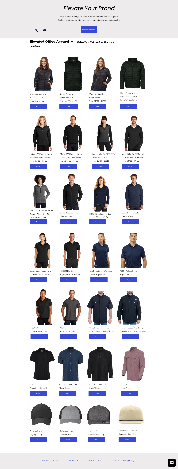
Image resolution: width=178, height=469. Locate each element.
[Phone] (36, 30)
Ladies (33, 210)
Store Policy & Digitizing (122, 460)
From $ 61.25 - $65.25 (69, 161)
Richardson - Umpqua (128, 430)
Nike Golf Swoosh (38, 431)
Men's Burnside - (127, 93)
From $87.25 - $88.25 (100, 161)
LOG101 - (36, 328)
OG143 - (63, 328)
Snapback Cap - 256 (127, 434)
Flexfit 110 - (93, 431)
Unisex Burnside (66, 94)
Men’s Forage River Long (132, 328)
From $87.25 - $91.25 (130, 161)
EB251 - (39, 210)
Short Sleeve (64, 388)
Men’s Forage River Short (99, 328)
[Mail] (44, 30)
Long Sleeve (94, 388)
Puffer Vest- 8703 (66, 98)
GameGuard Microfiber (69, 385)
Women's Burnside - (38, 94)
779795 (140, 157)
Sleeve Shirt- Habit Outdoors (101, 331)
